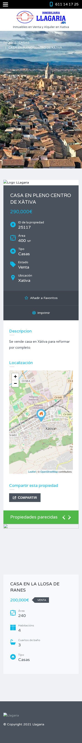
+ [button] (15, 376)
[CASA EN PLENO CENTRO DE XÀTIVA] (41, 415)
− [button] (15, 383)
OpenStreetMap (49, 471)
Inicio (7, 42)
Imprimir (43, 313)
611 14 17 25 (67, 4)
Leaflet (32, 471)
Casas (24, 42)
